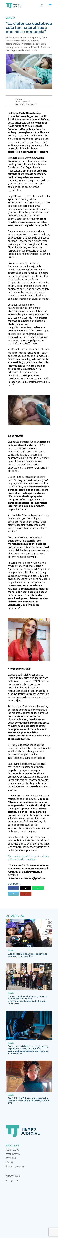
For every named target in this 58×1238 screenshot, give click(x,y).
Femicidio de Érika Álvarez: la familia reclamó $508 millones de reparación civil (29, 1100)
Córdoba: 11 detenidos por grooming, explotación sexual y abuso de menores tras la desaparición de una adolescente (28, 1050)
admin (22, 99)
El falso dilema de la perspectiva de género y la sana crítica (27, 954)
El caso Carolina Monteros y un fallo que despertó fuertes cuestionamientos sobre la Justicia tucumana (27, 1000)
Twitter (25, 888)
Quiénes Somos (13, 1176)
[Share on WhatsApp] (38, 888)
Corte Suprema (13, 1154)
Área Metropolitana (15, 1166)
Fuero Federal (12, 1149)
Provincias (11, 1158)
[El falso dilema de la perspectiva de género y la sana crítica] (29, 946)
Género (10, 17)
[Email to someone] (26, 893)
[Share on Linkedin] (14, 893)
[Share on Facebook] (14, 888)
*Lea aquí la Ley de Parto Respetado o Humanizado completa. (28, 857)
